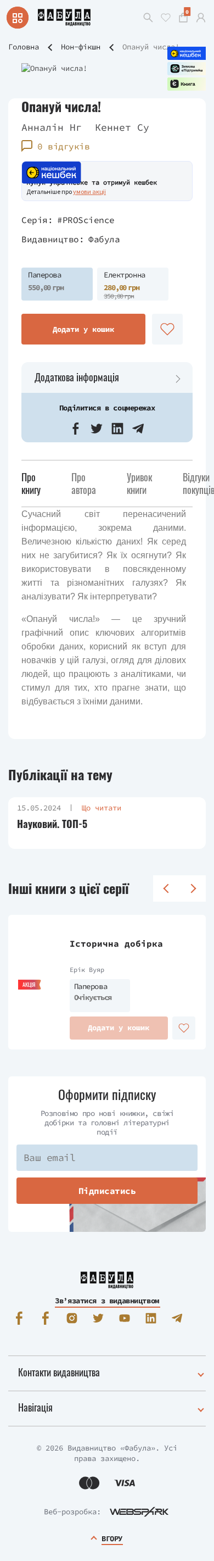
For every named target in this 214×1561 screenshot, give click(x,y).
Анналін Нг (51, 127)
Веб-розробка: (72, 1511)
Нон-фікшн (80, 47)
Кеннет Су (122, 127)
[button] (76, 428)
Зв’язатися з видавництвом (107, 1301)
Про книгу (31, 483)
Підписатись (107, 1190)
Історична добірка (116, 943)
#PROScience (86, 219)
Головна (23, 47)
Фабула (104, 239)
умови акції (89, 191)
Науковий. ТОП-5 (52, 824)
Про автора (83, 483)
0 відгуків (63, 146)
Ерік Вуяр (87, 969)
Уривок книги (139, 483)
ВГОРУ (112, 1538)
